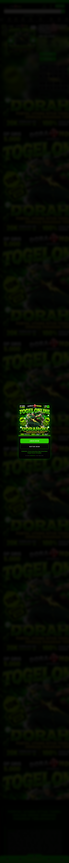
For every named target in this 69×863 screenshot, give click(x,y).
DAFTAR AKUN (34, 447)
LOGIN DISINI (34, 441)
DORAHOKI (32, 455)
